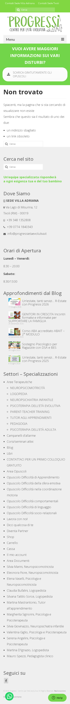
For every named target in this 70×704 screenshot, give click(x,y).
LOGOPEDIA (18, 394)
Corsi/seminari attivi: (20, 441)
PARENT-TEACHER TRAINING (29, 412)
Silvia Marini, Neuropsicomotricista (30, 567)
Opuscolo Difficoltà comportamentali (32, 501)
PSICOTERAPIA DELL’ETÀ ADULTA (33, 430)
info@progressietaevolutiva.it (27, 234)
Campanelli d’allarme (21, 435)
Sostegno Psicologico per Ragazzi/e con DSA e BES (39, 345)
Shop (10, 537)
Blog (10, 447)
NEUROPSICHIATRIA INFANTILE (31, 400)
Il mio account (17, 555)
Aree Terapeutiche (19, 382)
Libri (9, 453)
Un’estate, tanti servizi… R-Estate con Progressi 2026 (44, 302)
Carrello (12, 543)
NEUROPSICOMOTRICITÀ (27, 388)
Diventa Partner (17, 531)
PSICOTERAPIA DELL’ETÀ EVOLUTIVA (35, 406)
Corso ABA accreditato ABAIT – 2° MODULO (43, 332)
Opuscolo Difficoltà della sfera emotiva (33, 483)
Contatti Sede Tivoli (48, 3)
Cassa (11, 549)
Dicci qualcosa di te (20, 525)
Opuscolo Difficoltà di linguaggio (29, 507)
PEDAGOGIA (18, 424)
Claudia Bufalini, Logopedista (26, 590)
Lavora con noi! (17, 519)
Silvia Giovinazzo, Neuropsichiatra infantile (35, 626)
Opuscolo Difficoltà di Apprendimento (33, 477)
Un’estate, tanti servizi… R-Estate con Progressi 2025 (44, 358)
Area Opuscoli (16, 471)
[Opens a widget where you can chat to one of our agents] (57, 698)
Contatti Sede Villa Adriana (20, 3)
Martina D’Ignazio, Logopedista (28, 650)
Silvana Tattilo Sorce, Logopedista (29, 596)
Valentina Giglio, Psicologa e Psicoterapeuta (36, 632)
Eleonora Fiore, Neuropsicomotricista (32, 573)
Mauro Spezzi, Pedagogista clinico (30, 656)
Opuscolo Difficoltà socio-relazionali (32, 513)
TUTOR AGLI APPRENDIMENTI (30, 418)
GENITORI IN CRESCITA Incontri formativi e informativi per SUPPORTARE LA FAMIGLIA (36, 317)
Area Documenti (18, 561)
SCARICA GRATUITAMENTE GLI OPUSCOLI (32, 74)
